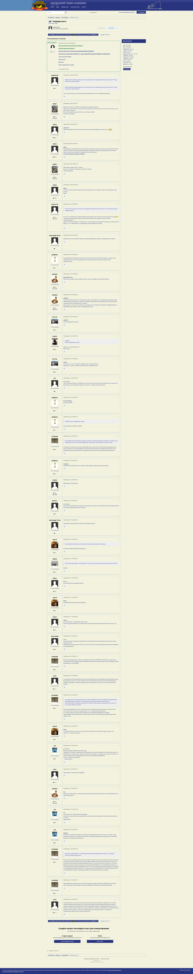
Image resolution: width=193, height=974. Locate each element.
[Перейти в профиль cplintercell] (54, 80)
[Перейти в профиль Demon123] (54, 209)
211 (76, 34)
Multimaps (61, 62)
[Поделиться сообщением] (118, 75)
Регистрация (141, 12)
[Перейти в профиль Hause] (54, 583)
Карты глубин (62, 59)
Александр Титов (54, 235)
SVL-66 (124, 59)
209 (70, 34)
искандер (55, 436)
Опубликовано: (70, 75)
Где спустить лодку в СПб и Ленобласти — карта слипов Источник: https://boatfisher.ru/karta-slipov (84, 54)
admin (58, 27)
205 (57, 34)
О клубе (52, 7)
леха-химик (55, 636)
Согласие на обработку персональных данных (13, 971)
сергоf (55, 539)
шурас (55, 104)
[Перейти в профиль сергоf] (54, 544)
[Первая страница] (49, 35)
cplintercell (54, 75)
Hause (55, 578)
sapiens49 (125, 55)
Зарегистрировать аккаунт (67, 941)
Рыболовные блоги (75, 7)
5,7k (55, 287)
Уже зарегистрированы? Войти (127, 12)
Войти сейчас (100, 941)
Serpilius (54, 274)
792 (55, 591)
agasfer (125, 51)
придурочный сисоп (127, 54)
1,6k (55, 217)
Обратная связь (105, 958)
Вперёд (93, 34)
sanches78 (125, 62)
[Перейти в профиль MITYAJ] (54, 506)
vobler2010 (125, 58)
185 (55, 330)
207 (63, 34)
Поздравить (127, 69)
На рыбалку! (65, 28)
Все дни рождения (127, 66)
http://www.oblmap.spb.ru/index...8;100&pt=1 (74, 154)
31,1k (55, 689)
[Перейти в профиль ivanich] (54, 341)
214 (86, 34)
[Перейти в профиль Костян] (54, 322)
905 (55, 116)
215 (89, 34)
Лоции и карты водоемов (65, 56)
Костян (54, 317)
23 (55, 514)
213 (83, 34)
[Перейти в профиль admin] (50, 28)
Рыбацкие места (65, 7)
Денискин (125, 64)
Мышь (124, 48)
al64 (124, 61)
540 (55, 649)
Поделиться (102, 28)
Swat (124, 45)
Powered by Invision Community (96, 962)
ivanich (54, 336)
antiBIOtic (55, 255)
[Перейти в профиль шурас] (54, 109)
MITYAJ (54, 501)
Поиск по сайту (53, 51)
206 (60, 34)
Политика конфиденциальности (92, 958)
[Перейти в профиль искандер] (54, 441)
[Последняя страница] (97, 35)
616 (55, 449)
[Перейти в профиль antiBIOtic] (54, 260)
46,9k (55, 137)
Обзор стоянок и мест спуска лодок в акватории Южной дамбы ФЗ (76, 51)
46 (55, 758)
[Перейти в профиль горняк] (54, 485)
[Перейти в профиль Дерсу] (54, 564)
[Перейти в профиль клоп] (54, 681)
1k (55, 552)
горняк (54, 480)
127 (55, 267)
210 (73, 34)
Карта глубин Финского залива (66, 64)
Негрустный (126, 56)
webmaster (182, 971)
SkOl (124, 52)
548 (55, 349)
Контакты (84, 7)
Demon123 (54, 204)
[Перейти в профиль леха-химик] (54, 641)
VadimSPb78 (126, 49)
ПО (55, 378)
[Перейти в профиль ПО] (54, 383)
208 (66, 34)
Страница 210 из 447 (105, 34)
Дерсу (55, 559)
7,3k (55, 572)
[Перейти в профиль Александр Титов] (54, 240)
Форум (57, 7)
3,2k (55, 493)
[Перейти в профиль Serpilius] (54, 279)
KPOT (124, 46)
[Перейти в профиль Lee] (54, 751)
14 (55, 88)
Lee (55, 745)
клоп (54, 676)
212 (79, 34)
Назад (52, 34)
